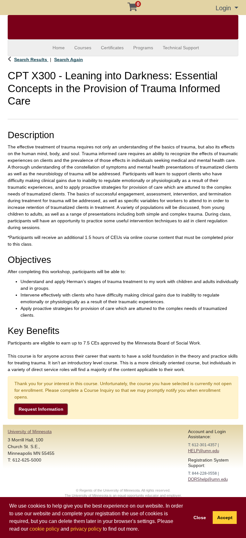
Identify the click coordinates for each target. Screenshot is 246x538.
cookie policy (44, 529)
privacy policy (86, 529)
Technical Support (181, 47)
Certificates (112, 47)
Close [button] (199, 517)
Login (224, 8)
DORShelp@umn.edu (208, 479)
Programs (143, 47)
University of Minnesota (30, 431)
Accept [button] (225, 517)
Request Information (41, 409)
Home (59, 47)
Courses (82, 47)
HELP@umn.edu (203, 450)
